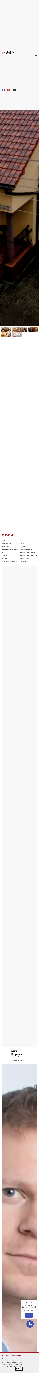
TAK (29, 1315)
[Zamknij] (37, 1300)
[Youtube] (8, 90)
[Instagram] (14, 90)
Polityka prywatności (18, 1368)
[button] (30, 1324)
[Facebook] (3, 90)
